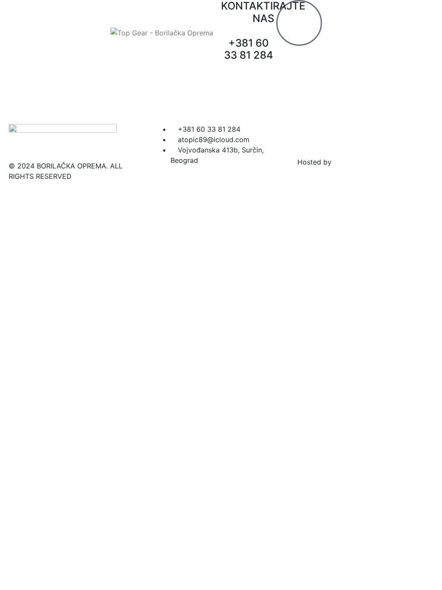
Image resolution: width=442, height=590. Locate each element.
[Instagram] (332, 135)
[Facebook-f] (308, 135)
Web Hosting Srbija (365, 162)
